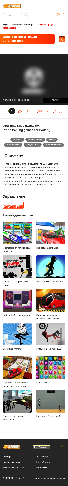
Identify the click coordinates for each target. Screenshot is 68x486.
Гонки (52, 139)
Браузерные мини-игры (22, 25)
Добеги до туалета (12, 349)
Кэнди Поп (41, 382)
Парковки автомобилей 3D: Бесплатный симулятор (16, 384)
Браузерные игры (11, 462)
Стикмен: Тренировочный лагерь (15, 283)
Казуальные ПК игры (13, 467)
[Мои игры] (58, 15)
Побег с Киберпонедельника (17, 315)
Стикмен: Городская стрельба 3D (13, 418)
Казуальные (33, 145)
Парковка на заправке (47, 248)
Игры (5, 25)
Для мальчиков (53, 145)
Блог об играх (43, 462)
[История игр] (64, 15)
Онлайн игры (42, 456)
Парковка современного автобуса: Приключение (48, 317)
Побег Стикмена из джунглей (50, 281)
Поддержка (41, 467)
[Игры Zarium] (12, 5)
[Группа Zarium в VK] (62, 447)
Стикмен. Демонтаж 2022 (48, 349)
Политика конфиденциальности (49, 478)
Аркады (17, 139)
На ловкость (13, 145)
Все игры (7, 456)
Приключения (35, 139)
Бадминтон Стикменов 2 (48, 416)
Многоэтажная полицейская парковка (17, 250)
